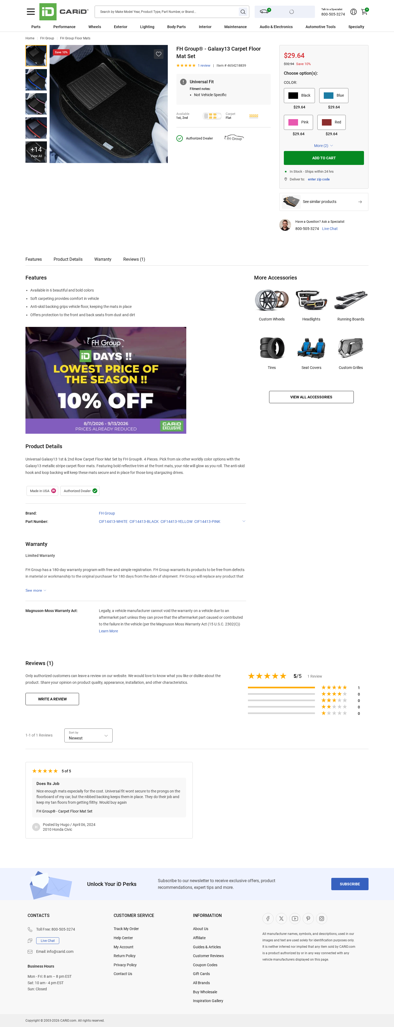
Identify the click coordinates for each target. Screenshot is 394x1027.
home (29, 38)
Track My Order (126, 929)
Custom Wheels (272, 319)
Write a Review (52, 699)
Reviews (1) (134, 259)
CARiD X (281, 918)
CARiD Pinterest (308, 918)
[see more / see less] (35, 590)
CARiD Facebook (268, 918)
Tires (272, 367)
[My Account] (353, 11)
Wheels (94, 27)
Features (33, 259)
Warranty (102, 259)
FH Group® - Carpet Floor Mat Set (64, 811)
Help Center (123, 938)
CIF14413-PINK (207, 521)
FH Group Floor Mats (75, 38)
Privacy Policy (125, 965)
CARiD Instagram (321, 918)
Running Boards (350, 319)
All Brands (201, 983)
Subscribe (350, 884)
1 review (204, 65)
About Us (200, 929)
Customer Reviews (208, 956)
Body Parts (176, 27)
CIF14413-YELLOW (176, 521)
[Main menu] (30, 11)
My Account (123, 947)
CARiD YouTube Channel (294, 918)
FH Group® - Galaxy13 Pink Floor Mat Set (36, 104)
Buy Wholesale (205, 992)
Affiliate (199, 938)
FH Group (47, 38)
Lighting (147, 27)
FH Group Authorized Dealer (79, 491)
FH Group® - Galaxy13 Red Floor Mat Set (36, 128)
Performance (64, 27)
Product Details (68, 259)
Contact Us (123, 974)
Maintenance (235, 27)
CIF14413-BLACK (144, 521)
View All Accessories (311, 397)
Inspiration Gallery (208, 1001)
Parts (35, 27)
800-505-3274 (333, 14)
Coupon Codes (205, 965)
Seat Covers (311, 367)
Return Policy (125, 956)
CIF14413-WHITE (113, 521)
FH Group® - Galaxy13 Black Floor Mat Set (36, 55)
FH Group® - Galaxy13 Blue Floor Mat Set (36, 79)
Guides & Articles (207, 947)
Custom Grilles (351, 367)
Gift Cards (201, 974)
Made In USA (42, 491)
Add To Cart (324, 158)
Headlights (311, 319)
